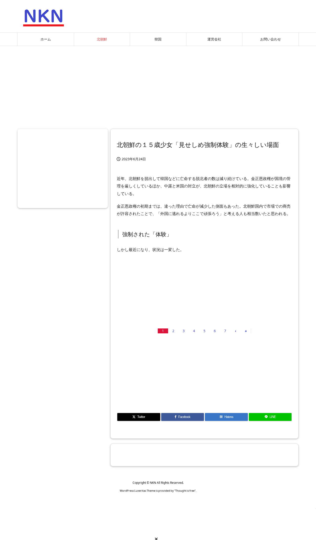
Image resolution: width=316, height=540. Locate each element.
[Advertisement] (158, 85)
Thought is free (185, 490)
